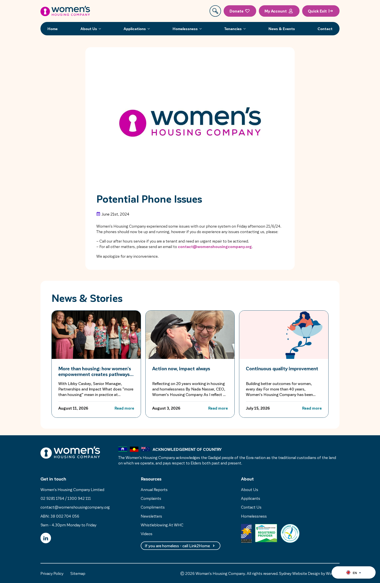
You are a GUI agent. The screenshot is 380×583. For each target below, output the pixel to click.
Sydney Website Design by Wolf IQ (309, 573)
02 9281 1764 (52, 498)
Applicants (250, 498)
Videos (146, 533)
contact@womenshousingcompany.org (215, 246)
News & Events (282, 28)
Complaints (151, 498)
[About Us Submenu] (101, 28)
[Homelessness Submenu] (202, 28)
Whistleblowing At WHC (162, 524)
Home (53, 28)
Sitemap (77, 573)
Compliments (153, 507)
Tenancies (233, 28)
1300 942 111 (79, 498)
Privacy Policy (51, 573)
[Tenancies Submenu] (246, 28)
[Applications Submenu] (150, 28)
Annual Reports (154, 489)
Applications (135, 28)
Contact (325, 28)
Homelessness (185, 28)
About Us (88, 28)
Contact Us (251, 507)
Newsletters (151, 516)
